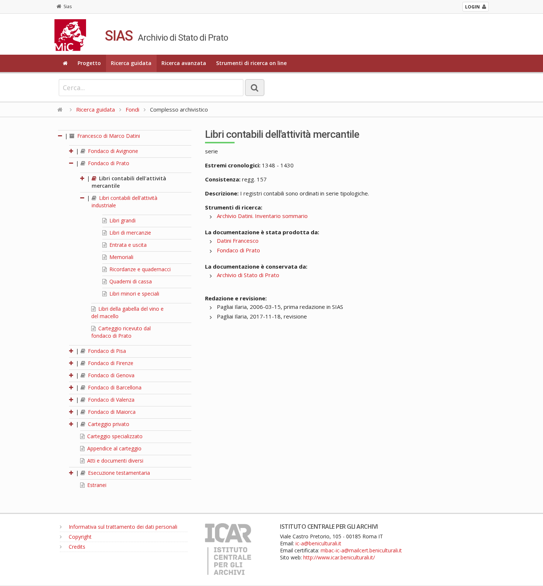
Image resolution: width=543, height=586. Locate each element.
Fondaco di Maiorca (111, 411)
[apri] (71, 150)
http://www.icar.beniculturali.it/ (339, 557)
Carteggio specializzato (114, 436)
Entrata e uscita (127, 244)
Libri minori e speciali (133, 293)
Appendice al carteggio (113, 448)
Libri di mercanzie (129, 232)
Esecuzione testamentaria (118, 472)
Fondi (132, 109)
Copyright (79, 536)
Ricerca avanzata (183, 63)
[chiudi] (71, 163)
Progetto (89, 63)
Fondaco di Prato (107, 163)
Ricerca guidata (131, 63)
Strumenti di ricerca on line (251, 63)
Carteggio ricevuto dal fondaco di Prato (121, 332)
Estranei (96, 484)
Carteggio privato (107, 423)
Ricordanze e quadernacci (139, 269)
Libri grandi (122, 220)
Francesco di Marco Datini (108, 135)
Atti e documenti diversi (114, 460)
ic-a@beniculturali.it (318, 543)
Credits (76, 546)
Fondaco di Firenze (109, 363)
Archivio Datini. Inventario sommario (262, 215)
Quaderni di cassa (130, 281)
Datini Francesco (238, 240)
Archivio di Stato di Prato (248, 275)
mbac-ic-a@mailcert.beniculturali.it (361, 550)
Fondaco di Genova (110, 375)
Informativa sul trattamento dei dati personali (122, 526)
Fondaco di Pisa (106, 350)
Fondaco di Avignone (112, 150)
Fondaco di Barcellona (113, 387)
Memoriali (120, 256)
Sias (68, 6)
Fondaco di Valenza (110, 399)
